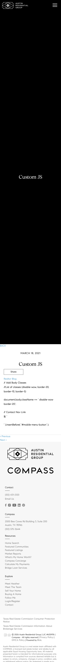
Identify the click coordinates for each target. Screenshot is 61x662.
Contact (9, 605)
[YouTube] (14, 505)
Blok (39, 640)
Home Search (12, 543)
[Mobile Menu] (54, 5)
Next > (3, 440)
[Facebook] (5, 505)
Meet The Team (13, 587)
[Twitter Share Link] (13, 380)
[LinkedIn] (19, 505)
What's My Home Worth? (18, 557)
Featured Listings (14, 550)
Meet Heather (12, 583)
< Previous (5, 436)
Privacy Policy (46, 637)
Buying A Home (13, 594)
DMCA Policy (18, 640)
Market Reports (13, 553)
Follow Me (10, 597)
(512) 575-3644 (12, 529)
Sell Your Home (13, 590)
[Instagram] (9, 505)
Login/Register (12, 601)
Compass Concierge (15, 561)
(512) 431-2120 (12, 495)
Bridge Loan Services (16, 568)
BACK (3, 345)
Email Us (9, 499)
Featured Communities (16, 546)
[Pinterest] (23, 505)
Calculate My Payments (17, 564)
